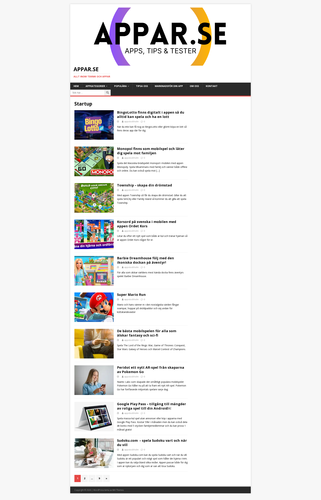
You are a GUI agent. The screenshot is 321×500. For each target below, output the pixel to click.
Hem (76, 86)
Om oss (194, 86)
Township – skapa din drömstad (144, 185)
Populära (120, 86)
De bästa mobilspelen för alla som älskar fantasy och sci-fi (146, 333)
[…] (158, 170)
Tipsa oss (142, 86)
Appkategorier (95, 86)
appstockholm (131, 121)
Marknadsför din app (169, 86)
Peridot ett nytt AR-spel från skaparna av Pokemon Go (150, 369)
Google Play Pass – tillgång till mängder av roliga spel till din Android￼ (151, 406)
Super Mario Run (131, 294)
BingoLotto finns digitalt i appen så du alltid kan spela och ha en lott (150, 114)
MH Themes (118, 490)
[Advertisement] (219, 122)
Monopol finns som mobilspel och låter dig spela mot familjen (150, 150)
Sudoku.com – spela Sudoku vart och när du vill (152, 442)
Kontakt (212, 86)
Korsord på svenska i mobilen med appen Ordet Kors (146, 223)
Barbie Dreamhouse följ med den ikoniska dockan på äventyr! (145, 260)
